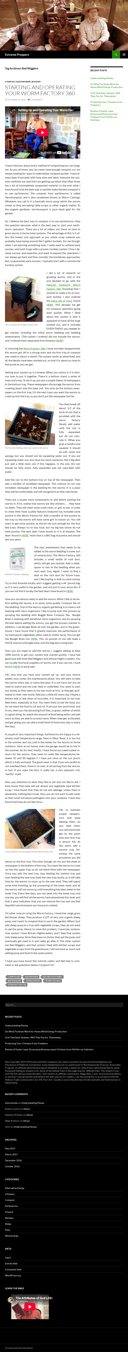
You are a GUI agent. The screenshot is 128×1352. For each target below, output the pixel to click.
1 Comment (36, 99)
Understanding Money (101, 78)
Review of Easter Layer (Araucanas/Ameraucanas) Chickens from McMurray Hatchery (104, 115)
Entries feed (11, 1263)
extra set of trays (61, 300)
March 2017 (11, 1154)
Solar (7, 1229)
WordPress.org (13, 1275)
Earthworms (23, 81)
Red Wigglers (14, 981)
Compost (10, 81)
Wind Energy (11, 1235)
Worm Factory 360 (34, 348)
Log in (8, 1257)
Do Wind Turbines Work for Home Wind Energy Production (106, 85)
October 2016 (12, 1166)
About (26, 1108)
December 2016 (13, 1160)
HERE (49, 304)
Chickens (9, 1194)
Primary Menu (124, 54)
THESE (16, 666)
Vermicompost (33, 981)
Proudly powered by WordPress (19, 1348)
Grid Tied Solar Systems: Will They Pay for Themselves (105, 94)
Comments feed (13, 1269)
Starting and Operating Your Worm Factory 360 (40, 90)
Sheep (8, 1223)
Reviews (36, 81)
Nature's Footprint (52, 977)
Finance (9, 1211)
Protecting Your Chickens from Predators (26, 1043)
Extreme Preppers (17, 54)
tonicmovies (11, 1102)
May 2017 (10, 1148)
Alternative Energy (14, 1188)
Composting (14, 977)
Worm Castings (53, 981)
